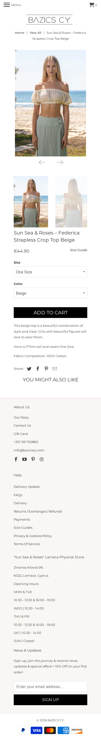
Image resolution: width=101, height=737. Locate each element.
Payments (22, 519)
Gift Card (21, 434)
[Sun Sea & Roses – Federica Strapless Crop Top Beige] (50, 103)
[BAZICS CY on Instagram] (42, 459)
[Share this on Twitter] (28, 369)
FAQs (18, 495)
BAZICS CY (56, 720)
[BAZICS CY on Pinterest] (33, 459)
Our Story (21, 417)
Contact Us (22, 425)
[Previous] (41, 161)
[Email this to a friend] (54, 369)
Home (19, 33)
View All (35, 33)
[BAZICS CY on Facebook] (16, 459)
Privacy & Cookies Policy (33, 536)
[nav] (13, 5)
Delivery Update (27, 487)
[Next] (59, 161)
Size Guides (23, 527)
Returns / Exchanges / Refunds (38, 511)
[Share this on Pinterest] (46, 369)
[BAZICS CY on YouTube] (25, 459)
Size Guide (78, 250)
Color (18, 284)
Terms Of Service (27, 544)
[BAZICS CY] (50, 20)
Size (17, 262)
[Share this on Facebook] (37, 369)
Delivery (20, 503)
